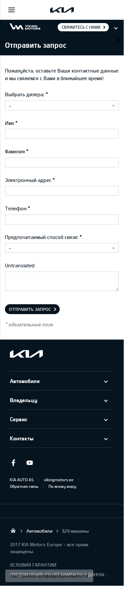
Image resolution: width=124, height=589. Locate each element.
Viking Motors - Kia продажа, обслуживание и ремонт (13, 530)
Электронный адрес (28, 180)
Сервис (18, 419)
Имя (9, 123)
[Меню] (11, 9)
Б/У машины (75, 531)
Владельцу (23, 400)
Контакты (22, 438)
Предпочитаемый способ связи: (41, 237)
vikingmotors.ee (59, 479)
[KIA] (62, 10)
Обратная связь (24, 486)
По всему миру (62, 486)
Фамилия (15, 151)
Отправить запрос (30, 309)
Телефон (16, 208)
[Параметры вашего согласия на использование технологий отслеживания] (49, 576)
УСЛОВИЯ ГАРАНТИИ (33, 565)
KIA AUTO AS (22, 479)
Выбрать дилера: (25, 94)
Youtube (29, 462)
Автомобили (25, 381)
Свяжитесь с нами (81, 27)
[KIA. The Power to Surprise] (26, 354)
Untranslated (20, 265)
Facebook (13, 462)
